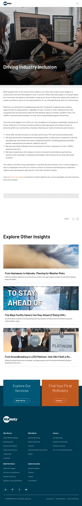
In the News (32, 480)
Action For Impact (9, 468)
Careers (45, 381)
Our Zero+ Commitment (11, 472)
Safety (30, 454)
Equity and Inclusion (10, 450)
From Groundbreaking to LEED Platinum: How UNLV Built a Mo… (38, 356)
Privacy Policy (60, 499)
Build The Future (9, 464)
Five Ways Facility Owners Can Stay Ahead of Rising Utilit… (36, 315)
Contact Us (50, 499)
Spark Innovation (34, 464)
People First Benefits (60, 442)
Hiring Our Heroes (59, 446)
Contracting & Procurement (38, 450)
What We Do (8, 381)
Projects (31, 446)
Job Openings (58, 438)
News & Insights (34, 468)
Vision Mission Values (10, 438)
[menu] (77, 4)
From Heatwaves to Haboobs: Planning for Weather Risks (35, 273)
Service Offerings (34, 438)
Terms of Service (73, 499)
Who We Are (7, 433)
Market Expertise (34, 442)
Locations (6, 458)
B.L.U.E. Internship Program (62, 450)
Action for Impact (17, 177)
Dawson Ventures (9, 476)
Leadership (7, 454)
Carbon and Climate (10, 446)
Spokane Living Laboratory (12, 480)
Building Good (8, 442)
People (30, 476)
